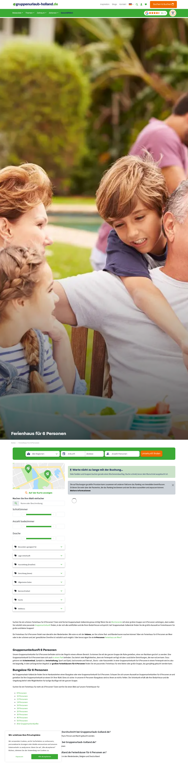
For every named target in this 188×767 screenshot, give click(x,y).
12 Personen (22, 699)
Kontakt (122, 4)
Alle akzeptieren (44, 756)
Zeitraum (41, 13)
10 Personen (22, 696)
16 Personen (22, 705)
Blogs (114, 4)
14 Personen (22, 702)
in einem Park (58, 657)
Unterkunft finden (151, 454)
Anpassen (19, 756)
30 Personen (22, 714)
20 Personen (22, 711)
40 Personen (22, 717)
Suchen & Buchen (162, 4)
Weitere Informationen (80, 490)
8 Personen (22, 693)
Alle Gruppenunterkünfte (27, 723)
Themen (29, 13)
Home (13, 443)
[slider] (24, 538)
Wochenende (116, 622)
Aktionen (53, 13)
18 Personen (22, 708)
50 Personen (22, 720)
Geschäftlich (67, 13)
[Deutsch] (131, 4)
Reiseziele (16, 13)
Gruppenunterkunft (42, 625)
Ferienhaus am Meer (113, 637)
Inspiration (104, 4)
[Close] (173, 485)
